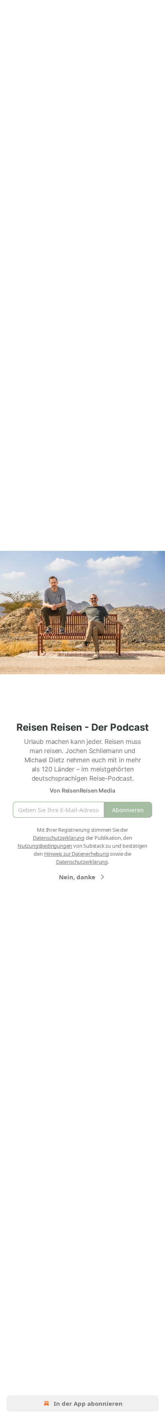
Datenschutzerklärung (59, 837)
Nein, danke (77, 877)
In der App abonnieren (88, 1403)
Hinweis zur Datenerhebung (76, 853)
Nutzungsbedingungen (45, 845)
